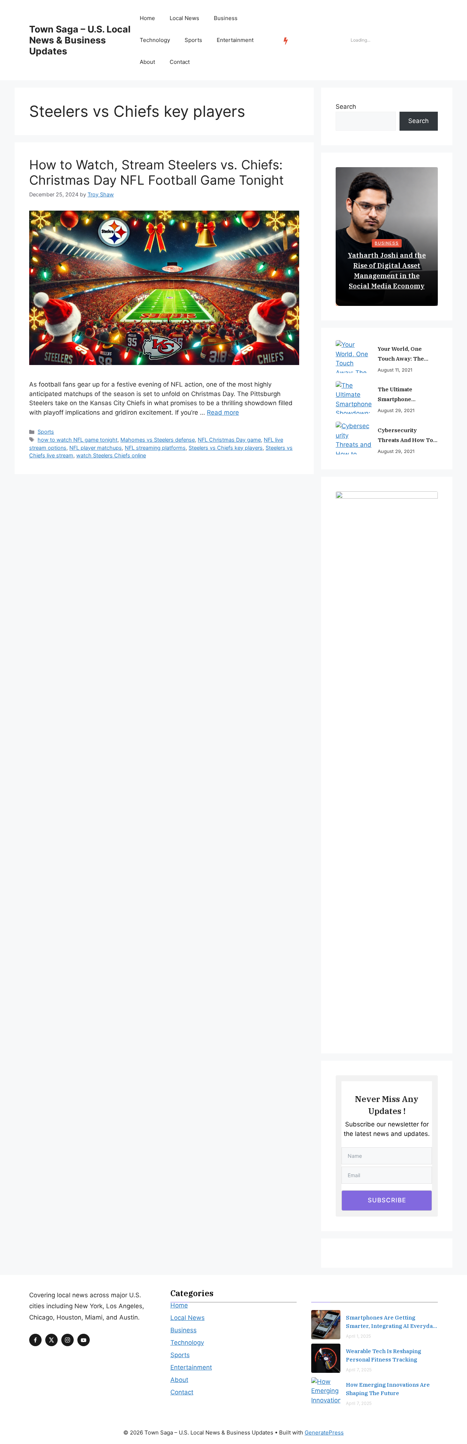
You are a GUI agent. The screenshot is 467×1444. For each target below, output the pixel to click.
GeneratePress (324, 1432)
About (147, 61)
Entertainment (235, 40)
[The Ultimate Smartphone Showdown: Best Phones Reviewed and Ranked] (354, 397)
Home (147, 18)
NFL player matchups (95, 448)
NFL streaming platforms (155, 448)
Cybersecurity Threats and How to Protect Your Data (405, 436)
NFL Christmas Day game (229, 440)
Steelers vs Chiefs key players (226, 448)
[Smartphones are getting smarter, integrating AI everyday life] (325, 1324)
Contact (180, 61)
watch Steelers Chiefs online (111, 455)
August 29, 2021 (396, 410)
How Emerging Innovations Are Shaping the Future (388, 1389)
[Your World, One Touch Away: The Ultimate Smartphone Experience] (354, 356)
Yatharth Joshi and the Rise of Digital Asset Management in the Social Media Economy (387, 270)
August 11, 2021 (395, 370)
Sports (193, 40)
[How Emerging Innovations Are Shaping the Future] (325, 1391)
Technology (155, 40)
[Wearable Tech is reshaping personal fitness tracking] (325, 1358)
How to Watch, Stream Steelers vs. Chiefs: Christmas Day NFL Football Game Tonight (156, 172)
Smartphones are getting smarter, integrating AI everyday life (391, 1322)
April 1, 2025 (358, 1336)
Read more (223, 412)
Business (226, 18)
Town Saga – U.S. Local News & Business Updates (80, 40)
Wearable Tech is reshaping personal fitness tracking (383, 1355)
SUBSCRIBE (387, 1200)
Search (346, 106)
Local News (184, 18)
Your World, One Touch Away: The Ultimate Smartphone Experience (406, 354)
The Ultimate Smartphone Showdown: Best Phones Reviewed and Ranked (407, 395)
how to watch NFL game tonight (77, 440)
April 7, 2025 (359, 1369)
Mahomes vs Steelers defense (157, 440)
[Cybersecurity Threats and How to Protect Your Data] (354, 438)
